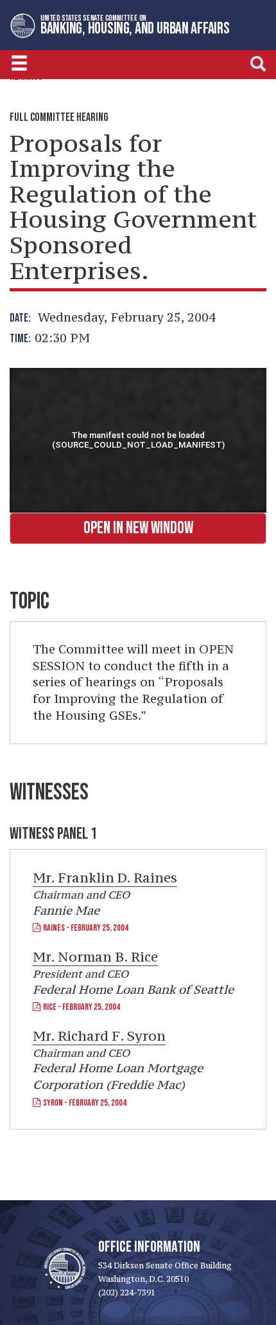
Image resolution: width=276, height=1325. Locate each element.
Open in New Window (138, 528)
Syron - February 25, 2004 (83, 1102)
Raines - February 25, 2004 (84, 927)
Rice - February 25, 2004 (80, 1006)
